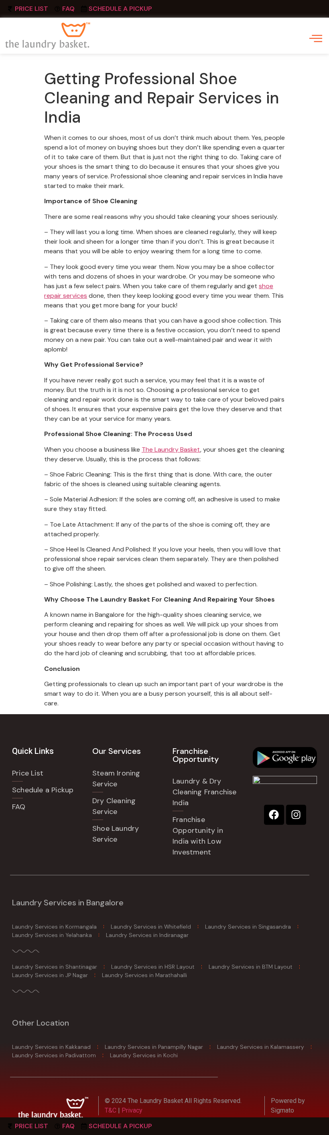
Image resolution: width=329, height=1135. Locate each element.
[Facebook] (274, 815)
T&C (111, 1110)
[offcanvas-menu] (316, 38)
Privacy (132, 1110)
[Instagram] (296, 815)
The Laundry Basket (171, 449)
